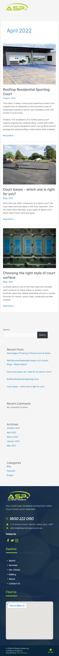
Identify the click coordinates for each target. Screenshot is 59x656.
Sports (12, 560)
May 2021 (11, 445)
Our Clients (14, 569)
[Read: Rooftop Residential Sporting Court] (29, 64)
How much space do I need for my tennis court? (29, 372)
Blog (5, 198)
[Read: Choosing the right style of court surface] (29, 248)
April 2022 (11, 432)
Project (6, 98)
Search (6, 329)
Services (13, 565)
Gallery (12, 574)
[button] (53, 7)
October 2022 (13, 428)
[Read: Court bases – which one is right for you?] (29, 164)
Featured (11, 471)
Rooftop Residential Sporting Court (23, 379)
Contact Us (14, 583)
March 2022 (12, 437)
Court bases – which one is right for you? (26, 386)
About (12, 579)
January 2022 (13, 441)
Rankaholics (22, 653)
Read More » (9, 135)
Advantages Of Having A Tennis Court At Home (28, 353)
